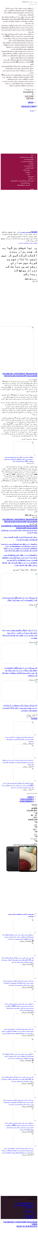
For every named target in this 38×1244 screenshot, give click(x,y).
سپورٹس (31, 176)
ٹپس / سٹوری (29, 168)
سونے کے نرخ (25, 183)
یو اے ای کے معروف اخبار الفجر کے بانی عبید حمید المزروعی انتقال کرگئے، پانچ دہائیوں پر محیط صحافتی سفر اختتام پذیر (18, 45)
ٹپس (28, 174)
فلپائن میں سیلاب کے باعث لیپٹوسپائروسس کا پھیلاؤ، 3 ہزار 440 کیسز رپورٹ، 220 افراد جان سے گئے (18, 60)
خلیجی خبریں (29, 159)
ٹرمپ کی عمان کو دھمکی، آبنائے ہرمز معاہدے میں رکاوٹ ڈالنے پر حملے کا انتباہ (19, 707)
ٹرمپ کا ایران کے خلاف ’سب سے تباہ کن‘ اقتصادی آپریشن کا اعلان (19, 598)
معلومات (26, 170)
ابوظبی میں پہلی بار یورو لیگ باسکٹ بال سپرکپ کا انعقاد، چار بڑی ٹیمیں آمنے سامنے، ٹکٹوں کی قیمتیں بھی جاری (19, 11)
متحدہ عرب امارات (27, 157)
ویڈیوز (31, 178)
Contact (29, 1207)
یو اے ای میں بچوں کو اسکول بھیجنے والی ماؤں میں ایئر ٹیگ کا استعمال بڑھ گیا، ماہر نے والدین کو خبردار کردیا (17, 28)
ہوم (32, 155)
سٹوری (27, 172)
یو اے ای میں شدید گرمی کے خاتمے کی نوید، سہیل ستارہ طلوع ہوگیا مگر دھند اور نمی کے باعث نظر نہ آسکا (17, 53)
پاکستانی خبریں (27, 161)
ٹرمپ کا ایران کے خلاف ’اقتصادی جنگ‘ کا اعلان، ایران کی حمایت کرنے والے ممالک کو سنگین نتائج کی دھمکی (19, 671)
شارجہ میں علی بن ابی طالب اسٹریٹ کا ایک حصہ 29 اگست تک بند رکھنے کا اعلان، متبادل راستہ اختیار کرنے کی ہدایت (17, 19)
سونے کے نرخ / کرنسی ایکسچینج (22, 180)
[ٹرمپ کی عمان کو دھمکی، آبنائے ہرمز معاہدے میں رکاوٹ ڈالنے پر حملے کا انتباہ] (19, 701)
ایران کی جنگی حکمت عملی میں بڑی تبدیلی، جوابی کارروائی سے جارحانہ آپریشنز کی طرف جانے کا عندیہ (19, 634)
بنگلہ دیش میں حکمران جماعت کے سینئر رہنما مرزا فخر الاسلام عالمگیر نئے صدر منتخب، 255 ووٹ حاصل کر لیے (19, 459)
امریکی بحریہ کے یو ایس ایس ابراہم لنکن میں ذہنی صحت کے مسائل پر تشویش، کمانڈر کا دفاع (18, 762)
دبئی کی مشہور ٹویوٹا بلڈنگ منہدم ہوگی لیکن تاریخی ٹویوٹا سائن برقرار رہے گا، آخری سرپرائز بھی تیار (17, 69)
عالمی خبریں (29, 165)
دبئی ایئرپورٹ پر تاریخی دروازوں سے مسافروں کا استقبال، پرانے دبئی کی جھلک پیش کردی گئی (18, 83)
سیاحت (31, 163)
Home (34, 232)
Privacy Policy (26, 1203)
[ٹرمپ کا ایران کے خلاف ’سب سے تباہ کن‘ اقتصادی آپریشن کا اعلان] (19, 593)
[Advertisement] (19, 132)
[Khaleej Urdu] (29, 106)
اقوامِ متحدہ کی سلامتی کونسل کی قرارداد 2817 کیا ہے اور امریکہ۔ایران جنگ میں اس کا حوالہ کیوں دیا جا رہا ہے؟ (18, 785)
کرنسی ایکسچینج (24, 185)
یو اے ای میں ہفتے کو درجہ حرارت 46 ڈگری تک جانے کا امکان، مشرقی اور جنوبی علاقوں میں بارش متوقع (17, 76)
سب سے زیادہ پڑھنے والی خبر (21, 914)
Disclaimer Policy (24, 1205)
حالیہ (31, 916)
